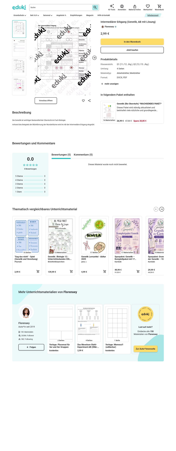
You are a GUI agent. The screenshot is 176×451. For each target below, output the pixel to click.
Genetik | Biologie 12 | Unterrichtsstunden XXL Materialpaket (59, 257)
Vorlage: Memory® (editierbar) (114, 345)
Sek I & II (33, 15)
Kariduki (118, 262)
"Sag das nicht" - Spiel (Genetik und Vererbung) (26, 257)
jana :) (83, 262)
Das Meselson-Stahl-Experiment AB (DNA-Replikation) (87, 345)
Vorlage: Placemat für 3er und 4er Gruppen (59, 345)
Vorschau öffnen (46, 101)
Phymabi (18, 262)
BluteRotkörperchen (56, 262)
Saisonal (46, 15)
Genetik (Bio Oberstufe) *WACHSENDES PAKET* (139, 103)
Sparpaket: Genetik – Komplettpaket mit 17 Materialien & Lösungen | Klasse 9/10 (126, 257)
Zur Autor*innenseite (145, 349)
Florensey (109, 26)
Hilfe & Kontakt (104, 15)
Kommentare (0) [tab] (83, 154)
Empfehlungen (76, 15)
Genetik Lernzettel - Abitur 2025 (93, 257)
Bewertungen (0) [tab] (61, 154)
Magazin (89, 15)
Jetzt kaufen (132, 50)
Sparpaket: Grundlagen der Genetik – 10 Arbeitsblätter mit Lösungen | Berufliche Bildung (159, 257)
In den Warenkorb (132, 42)
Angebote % (61, 15)
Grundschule (19, 15)
